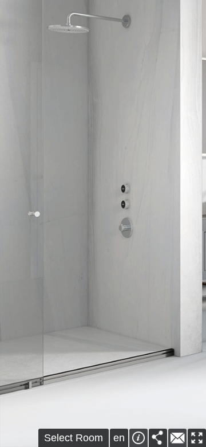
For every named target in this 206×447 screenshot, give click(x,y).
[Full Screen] (197, 438)
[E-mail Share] (177, 438)
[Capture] (158, 438)
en (119, 438)
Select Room (73, 438)
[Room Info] (138, 438)
